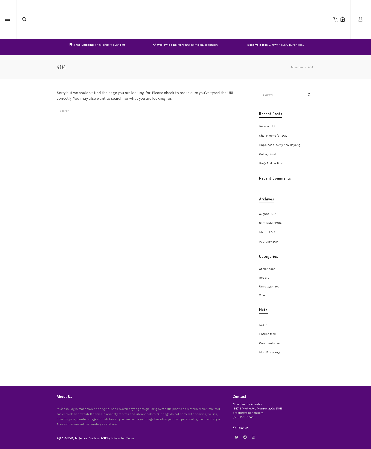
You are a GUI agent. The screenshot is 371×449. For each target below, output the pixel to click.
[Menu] (7, 19)
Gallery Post (267, 154)
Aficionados (267, 269)
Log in (263, 325)
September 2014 (270, 223)
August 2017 (267, 214)
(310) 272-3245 (243, 417)
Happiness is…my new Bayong (279, 145)
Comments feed (270, 343)
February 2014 (269, 241)
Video (262, 295)
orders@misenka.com (248, 413)
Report (264, 277)
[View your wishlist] (342, 19)
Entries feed (267, 334)
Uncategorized (269, 286)
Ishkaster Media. (122, 438)
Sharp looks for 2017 (273, 135)
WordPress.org (269, 352)
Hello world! (267, 126)
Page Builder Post (271, 163)
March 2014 (267, 232)
